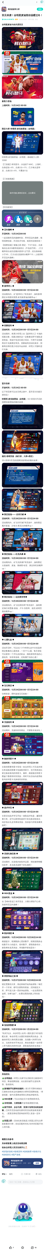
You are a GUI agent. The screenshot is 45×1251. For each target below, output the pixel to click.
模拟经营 (19, 1163)
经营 (24, 1163)
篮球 (29, 1163)
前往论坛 (14, 1166)
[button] (41, 2)
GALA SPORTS (9, 19)
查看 (37, 1163)
